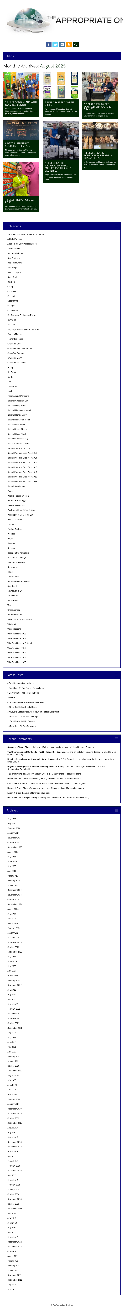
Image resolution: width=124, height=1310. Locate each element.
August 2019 (13, 1128)
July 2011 (11, 1289)
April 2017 (11, 1156)
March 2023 (12, 976)
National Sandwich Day (17, 439)
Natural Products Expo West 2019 (22, 472)
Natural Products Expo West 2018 (22, 467)
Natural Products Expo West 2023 (22, 482)
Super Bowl (12, 600)
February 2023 (13, 980)
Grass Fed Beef (14, 344)
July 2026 (11, 819)
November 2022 (14, 985)
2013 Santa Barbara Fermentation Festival (26, 234)
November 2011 (14, 1275)
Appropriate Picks (15, 253)
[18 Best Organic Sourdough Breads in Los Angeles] (100, 148)
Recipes (11, 548)
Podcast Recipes (14, 520)
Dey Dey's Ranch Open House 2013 (23, 329)
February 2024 (13, 928)
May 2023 (11, 966)
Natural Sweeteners (16, 486)
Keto (9, 382)
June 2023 (12, 961)
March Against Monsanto (18, 396)
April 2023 (11, 971)
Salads (10, 572)
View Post (11, 697)
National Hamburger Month (19, 410)
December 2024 (14, 890)
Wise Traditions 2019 (16, 657)
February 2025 (13, 880)
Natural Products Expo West (19, 448)
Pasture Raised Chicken (18, 496)
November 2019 (14, 1113)
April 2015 (11, 1175)
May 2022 (11, 995)
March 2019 (12, 1137)
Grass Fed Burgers (15, 353)
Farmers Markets (14, 334)
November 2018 (14, 1147)
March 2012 (12, 1261)
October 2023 (13, 947)
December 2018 (14, 1142)
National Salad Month (16, 434)
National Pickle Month (17, 429)
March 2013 (12, 1237)
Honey (10, 367)
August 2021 (13, 1033)
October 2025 (13, 842)
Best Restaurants (14, 263)
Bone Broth (12, 277)
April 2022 (11, 999)
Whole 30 (11, 624)
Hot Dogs (11, 372)
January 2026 (13, 833)
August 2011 (12, 1285)
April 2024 (11, 919)
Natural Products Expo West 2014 (22, 458)
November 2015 (14, 1170)
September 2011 (14, 1280)
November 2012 (14, 1247)
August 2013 (13, 1213)
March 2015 (12, 1180)
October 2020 (13, 1066)
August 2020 (13, 1075)
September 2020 (14, 1071)
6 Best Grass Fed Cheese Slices (59, 104)
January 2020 (13, 1104)
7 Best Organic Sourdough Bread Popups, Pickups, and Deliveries (58, 166)
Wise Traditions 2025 (16, 662)
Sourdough (12, 586)
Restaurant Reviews (16, 562)
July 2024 (11, 914)
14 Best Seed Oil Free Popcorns (21, 726)
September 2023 (14, 952)
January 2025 (13, 885)
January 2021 (13, 1061)
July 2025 (11, 857)
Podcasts (11, 524)
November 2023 (14, 942)
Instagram (62, 44)
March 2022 (12, 1004)
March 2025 (12, 876)
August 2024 (13, 909)
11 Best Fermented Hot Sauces (21, 721)
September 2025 (14, 847)
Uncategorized (13, 610)
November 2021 (14, 1018)
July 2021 (11, 1037)
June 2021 (12, 1042)
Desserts (11, 325)
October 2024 (13, 900)
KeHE (10, 377)
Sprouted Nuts (13, 596)
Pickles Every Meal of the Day (20, 515)
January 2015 (13, 1190)
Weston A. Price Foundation (19, 619)
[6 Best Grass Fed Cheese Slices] (61, 98)
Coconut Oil (12, 301)
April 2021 (11, 1052)
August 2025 (13, 852)
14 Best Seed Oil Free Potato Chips (22, 717)
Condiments (12, 310)
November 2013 (14, 1199)
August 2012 (13, 1256)
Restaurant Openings (16, 558)
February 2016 (13, 1166)
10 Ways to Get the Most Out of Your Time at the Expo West (33, 712)
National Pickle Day (16, 424)
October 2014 (13, 1194)
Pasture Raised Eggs (16, 500)
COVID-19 (11, 320)
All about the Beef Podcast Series (22, 244)
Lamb (9, 391)
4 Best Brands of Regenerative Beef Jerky (25, 702)
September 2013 (14, 1209)
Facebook (49, 44)
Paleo (10, 491)
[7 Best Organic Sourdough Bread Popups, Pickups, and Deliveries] (61, 158)
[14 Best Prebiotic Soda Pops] (21, 195)
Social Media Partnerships (19, 581)
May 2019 (11, 1133)
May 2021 (11, 1047)
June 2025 (12, 861)
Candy (10, 286)
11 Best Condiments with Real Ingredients (21, 103)
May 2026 (11, 823)
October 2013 (13, 1204)
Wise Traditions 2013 (16, 638)
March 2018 (12, 1151)
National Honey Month (17, 415)
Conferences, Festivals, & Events (21, 315)
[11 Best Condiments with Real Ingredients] (21, 98)
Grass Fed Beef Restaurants (19, 348)
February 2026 (13, 828)
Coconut (11, 296)
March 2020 (12, 1094)
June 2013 (12, 1223)
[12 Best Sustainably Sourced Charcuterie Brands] (100, 100)
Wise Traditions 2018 (16, 653)
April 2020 (11, 1090)
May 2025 (11, 866)
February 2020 (13, 1099)
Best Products (13, 258)
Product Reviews (14, 529)
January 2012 (13, 1270)
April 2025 (11, 871)
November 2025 (14, 838)
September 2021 (14, 1028)
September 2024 (14, 904)
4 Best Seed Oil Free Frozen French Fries (25, 688)
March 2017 (12, 1161)
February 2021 (13, 1056)
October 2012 (13, 1251)
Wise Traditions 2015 (16, 648)
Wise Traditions (14, 629)
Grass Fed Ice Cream (16, 363)
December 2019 (14, 1109)
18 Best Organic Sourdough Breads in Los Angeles (98, 155)
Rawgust (11, 543)
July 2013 (11, 1218)
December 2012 (14, 1242)
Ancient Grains (13, 249)
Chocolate (11, 291)
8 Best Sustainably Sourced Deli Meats (17, 144)
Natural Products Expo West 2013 (22, 453)
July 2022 (11, 990)
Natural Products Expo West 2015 (22, 462)
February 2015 (13, 1185)
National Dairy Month (16, 405)
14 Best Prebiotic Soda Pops (19, 201)
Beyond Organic (14, 272)
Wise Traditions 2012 (16, 634)
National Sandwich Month (18, 443)
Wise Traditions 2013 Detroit (19, 643)
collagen (11, 306)
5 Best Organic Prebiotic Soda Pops (23, 693)
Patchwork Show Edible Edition (21, 510)
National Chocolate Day (17, 401)
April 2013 (11, 1232)
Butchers (11, 282)
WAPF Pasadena (14, 615)
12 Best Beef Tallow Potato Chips (21, 707)
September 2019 (14, 1123)
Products (11, 534)
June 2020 (12, 1085)
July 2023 (11, 957)
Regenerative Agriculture (18, 553)
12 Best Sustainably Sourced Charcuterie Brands (97, 106)
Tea (9, 605)
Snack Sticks (13, 577)
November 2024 (14, 895)
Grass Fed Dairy (14, 358)
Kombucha (12, 386)
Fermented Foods (15, 339)
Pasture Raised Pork (16, 505)
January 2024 (13, 933)
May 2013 (11, 1228)
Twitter (55, 44)
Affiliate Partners (14, 239)
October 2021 (13, 1023)
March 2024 (12, 923)
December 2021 (14, 1014)
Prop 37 (10, 539)
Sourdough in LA (14, 591)
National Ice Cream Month (18, 420)
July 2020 (11, 1080)
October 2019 (13, 1118)
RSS (69, 44)
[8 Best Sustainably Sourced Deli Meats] (21, 139)
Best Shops (12, 268)
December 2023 (14, 937)
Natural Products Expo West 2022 (22, 477)
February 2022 (13, 1009)
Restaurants (12, 567)
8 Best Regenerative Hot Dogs (20, 683)
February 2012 (13, 1266)
